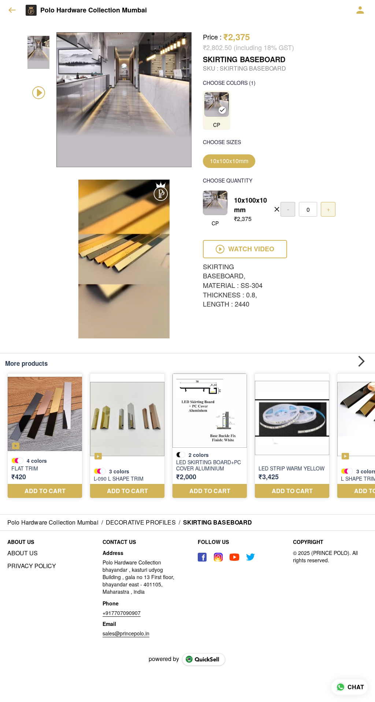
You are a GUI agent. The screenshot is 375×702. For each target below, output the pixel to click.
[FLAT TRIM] (45, 435)
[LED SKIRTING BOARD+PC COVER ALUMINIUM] (209, 435)
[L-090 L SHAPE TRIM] (127, 435)
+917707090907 (122, 612)
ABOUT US (22, 553)
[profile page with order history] (360, 10)
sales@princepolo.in (126, 633)
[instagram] (218, 557)
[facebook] (202, 557)
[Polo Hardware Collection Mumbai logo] (31, 10)
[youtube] (234, 557)
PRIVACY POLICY (31, 566)
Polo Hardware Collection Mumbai (93, 10)
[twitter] (250, 557)
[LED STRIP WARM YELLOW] (292, 435)
